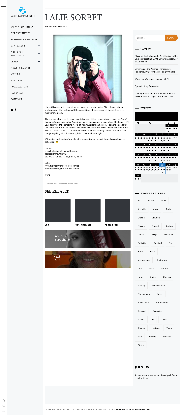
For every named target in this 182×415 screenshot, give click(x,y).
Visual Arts (73, 183)
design (154, 234)
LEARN (15, 61)
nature (164, 268)
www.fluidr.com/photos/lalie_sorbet (62, 168)
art (139, 200)
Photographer (60, 183)
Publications (20, 86)
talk (152, 319)
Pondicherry (143, 302)
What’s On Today (22, 26)
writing (141, 344)
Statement (18, 45)
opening (167, 276)
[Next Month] (175, 116)
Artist (50, 183)
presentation (162, 302)
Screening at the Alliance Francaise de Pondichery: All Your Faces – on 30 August (155, 70)
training (156, 328)
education (168, 234)
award (156, 209)
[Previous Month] (138, 116)
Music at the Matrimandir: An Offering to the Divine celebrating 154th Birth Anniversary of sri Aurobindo (156, 58)
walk (140, 336)
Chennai (141, 217)
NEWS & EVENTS (21, 67)
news (140, 276)
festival (158, 243)
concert (155, 226)
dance (141, 234)
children (156, 217)
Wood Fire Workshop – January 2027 (152, 79)
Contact (16, 99)
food (140, 251)
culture (169, 226)
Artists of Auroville (18, 53)
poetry (160, 294)
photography (144, 294)
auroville (142, 209)
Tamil (164, 319)
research (142, 310)
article (151, 200)
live (140, 268)
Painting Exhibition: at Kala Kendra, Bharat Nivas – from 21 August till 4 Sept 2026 (155, 95)
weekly (152, 336)
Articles (16, 80)
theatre (141, 328)
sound (140, 319)
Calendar (17, 92)
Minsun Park (111, 224)
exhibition (142, 243)
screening (157, 310)
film (171, 243)
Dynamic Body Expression (147, 86)
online (153, 276)
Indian (152, 251)
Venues (15, 74)
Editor (63, 26)
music (151, 268)
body (168, 209)
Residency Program (24, 39)
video (169, 328)
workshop (167, 336)
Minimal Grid (123, 409)
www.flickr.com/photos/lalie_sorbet (62, 165)
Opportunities (20, 33)
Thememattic (142, 409)
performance (158, 285)
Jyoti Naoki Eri (83, 224)
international (144, 260)
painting (141, 285)
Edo (47, 224)
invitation (162, 260)
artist (163, 200)
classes (141, 226)
